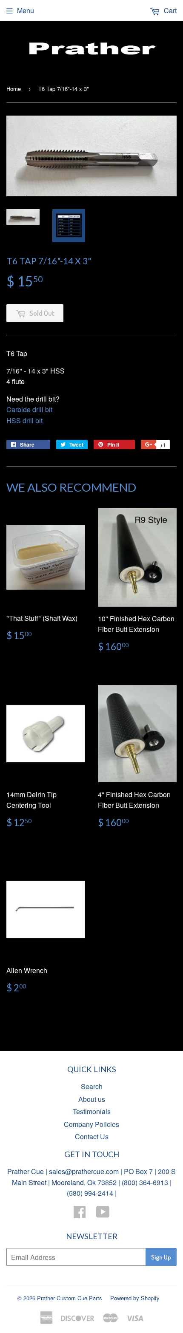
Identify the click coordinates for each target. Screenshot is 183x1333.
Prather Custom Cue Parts (69, 1298)
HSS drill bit (24, 420)
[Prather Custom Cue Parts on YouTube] (103, 1214)
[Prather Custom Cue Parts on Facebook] (79, 1214)
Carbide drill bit (29, 409)
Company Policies (91, 1124)
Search (92, 1086)
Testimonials (92, 1111)
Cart (169, 10)
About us (91, 1099)
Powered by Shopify (135, 1298)
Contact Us (92, 1136)
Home (13, 89)
